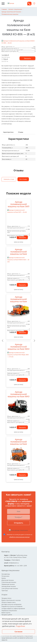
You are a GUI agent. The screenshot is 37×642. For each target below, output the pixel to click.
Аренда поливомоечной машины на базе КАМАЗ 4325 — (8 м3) (18, 252)
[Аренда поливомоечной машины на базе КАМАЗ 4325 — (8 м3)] (18, 264)
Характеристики (8, 132)
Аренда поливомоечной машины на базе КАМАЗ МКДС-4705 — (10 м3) (18, 442)
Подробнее (20, 626)
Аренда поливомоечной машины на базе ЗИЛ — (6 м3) (18, 204)
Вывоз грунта (6, 613)
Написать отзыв (9, 179)
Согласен (18, 631)
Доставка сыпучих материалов (11, 604)
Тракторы (5, 590)
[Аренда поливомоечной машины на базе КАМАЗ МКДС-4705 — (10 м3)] (18, 454)
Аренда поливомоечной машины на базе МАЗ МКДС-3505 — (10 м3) (18, 347)
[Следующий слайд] (34, 340)
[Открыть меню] (3, 4)
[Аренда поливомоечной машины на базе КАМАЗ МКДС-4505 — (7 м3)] (18, 311)
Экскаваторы (6, 574)
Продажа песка (6, 598)
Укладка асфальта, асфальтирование (13, 608)
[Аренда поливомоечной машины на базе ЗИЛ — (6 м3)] (18, 216)
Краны (4, 578)
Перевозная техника (8, 584)
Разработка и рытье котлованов (12, 606)
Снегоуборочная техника (10, 588)
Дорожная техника (8, 580)
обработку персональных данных (19, 537)
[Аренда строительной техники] (14, 3)
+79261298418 (11, 501)
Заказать (22, 237)
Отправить (18, 523)
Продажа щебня (7, 615)
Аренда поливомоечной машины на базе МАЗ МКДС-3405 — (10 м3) (18, 394)
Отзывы (20, 132)
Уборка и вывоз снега (8, 602)
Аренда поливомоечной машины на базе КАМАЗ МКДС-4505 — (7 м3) (18, 299)
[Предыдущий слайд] (3, 340)
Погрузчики (5, 576)
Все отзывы (23, 179)
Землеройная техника (9, 586)
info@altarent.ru (14, 563)
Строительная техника (9, 582)
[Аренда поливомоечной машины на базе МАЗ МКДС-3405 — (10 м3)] (18, 406)
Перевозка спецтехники (9, 610)
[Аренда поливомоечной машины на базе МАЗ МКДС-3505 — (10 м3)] (18, 359)
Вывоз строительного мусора (11, 600)
